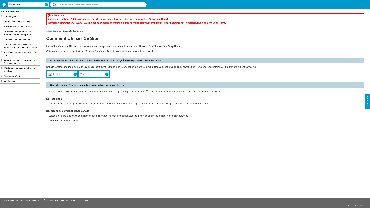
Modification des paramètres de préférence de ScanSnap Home (18, 33)
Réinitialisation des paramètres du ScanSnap (19, 69)
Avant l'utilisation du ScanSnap (18, 27)
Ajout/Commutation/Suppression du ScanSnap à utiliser (20, 61)
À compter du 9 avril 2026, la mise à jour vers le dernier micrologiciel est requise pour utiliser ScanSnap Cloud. (108, 19)
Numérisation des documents (17, 39)
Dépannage (367, 101)
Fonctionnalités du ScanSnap (17, 22)
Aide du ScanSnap (10, 11)
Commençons (10, 16)
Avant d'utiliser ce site (9, 201)
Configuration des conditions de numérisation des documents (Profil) (20, 46)
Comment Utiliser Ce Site (31, 201)
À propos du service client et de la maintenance (62, 201)
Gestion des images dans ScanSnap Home (20, 53)
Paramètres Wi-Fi (12, 76)
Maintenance (9, 81)
